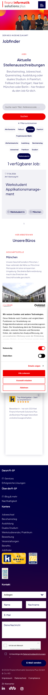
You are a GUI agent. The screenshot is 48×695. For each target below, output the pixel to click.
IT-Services (8, 478)
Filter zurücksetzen (28, 123)
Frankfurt (40, 129)
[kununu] (12, 689)
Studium (35, 150)
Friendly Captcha (35, 649)
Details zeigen (34, 366)
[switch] (41, 356)
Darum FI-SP (8, 470)
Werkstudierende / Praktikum (17, 532)
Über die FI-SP (9, 488)
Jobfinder (7, 550)
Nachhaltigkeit (9, 500)
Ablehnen (24, 388)
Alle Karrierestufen (11, 143)
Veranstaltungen (10, 541)
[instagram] (22, 689)
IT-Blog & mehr (9, 496)
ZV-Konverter (8, 683)
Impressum (7, 678)
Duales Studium (10, 527)
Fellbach (21, 129)
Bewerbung (8, 536)
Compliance (34, 678)
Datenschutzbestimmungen (34, 654)
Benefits (6, 545)
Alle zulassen (24, 373)
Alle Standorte (10, 129)
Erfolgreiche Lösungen (13, 482)
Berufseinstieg (37, 143)
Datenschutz (20, 678)
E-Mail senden (33, 663)
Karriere (6, 506)
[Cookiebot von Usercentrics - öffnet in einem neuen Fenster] (34, 305)
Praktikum (25, 150)
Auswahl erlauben (24, 380)
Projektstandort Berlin (24, 136)
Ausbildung (25, 143)
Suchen (24, 116)
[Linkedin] (3, 689)
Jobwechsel (14, 150)
